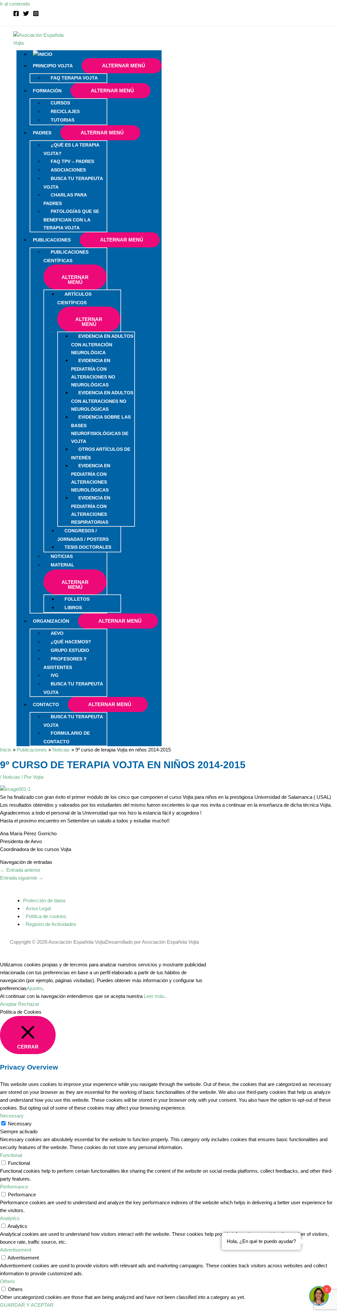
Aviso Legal (38, 908)
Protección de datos (44, 900)
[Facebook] (16, 14)
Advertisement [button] (15, 1250)
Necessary (20, 1123)
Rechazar (28, 1004)
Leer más (154, 996)
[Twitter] (26, 14)
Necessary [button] (12, 1115)
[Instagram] (36, 14)
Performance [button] (14, 1186)
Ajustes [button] (35, 988)
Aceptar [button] (8, 1004)
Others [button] (7, 1281)
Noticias (11, 777)
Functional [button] (11, 1155)
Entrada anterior (20, 870)
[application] (75, 65)
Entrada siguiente (21, 878)
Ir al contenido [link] (15, 4)
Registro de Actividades (51, 924)
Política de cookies (46, 916)
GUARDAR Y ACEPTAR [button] (27, 1305)
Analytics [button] (10, 1218)
